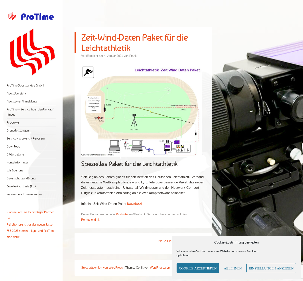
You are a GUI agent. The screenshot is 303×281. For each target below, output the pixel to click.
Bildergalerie (15, 154)
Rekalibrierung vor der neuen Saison (30, 224)
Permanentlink (90, 219)
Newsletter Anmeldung (22, 101)
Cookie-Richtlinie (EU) (21, 186)
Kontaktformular (17, 162)
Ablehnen (233, 268)
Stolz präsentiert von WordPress (102, 267)
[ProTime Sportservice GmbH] (31, 16)
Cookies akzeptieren (198, 268)
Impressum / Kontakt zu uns (24, 194)
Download (13, 146)
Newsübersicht (16, 93)
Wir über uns (15, 170)
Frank (133, 55)
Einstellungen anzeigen (271, 268)
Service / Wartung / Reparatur (26, 138)
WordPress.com (160, 267)
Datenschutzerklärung (21, 178)
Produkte (13, 122)
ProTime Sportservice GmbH (25, 85)
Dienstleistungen (18, 130)
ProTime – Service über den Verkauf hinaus (30, 111)
